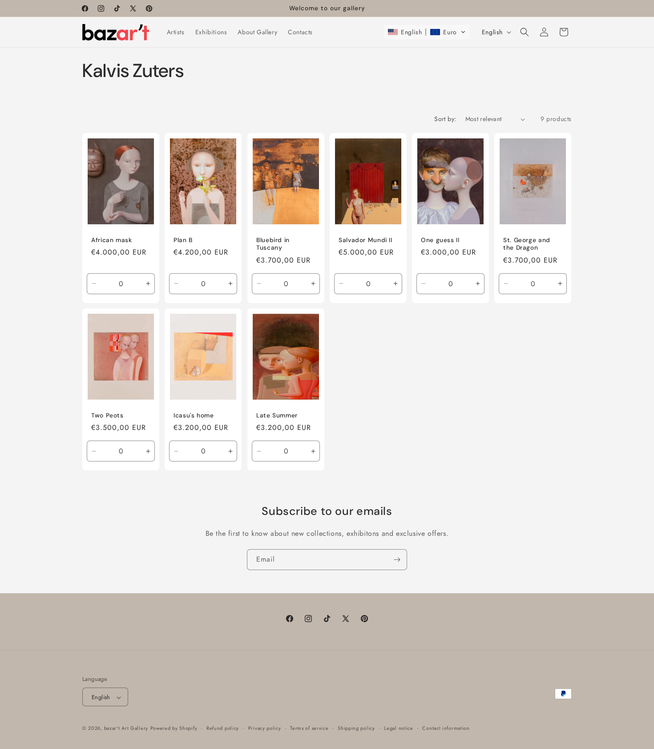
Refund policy (222, 728)
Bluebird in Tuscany (273, 244)
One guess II (440, 240)
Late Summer (277, 415)
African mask (111, 240)
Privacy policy (264, 728)
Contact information (445, 728)
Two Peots (107, 415)
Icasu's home (194, 415)
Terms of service (309, 728)
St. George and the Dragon (526, 244)
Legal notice (398, 728)
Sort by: (445, 118)
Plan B (183, 240)
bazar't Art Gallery (126, 728)
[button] (426, 32)
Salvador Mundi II (365, 240)
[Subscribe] (397, 559)
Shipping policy (356, 728)
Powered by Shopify (174, 728)
